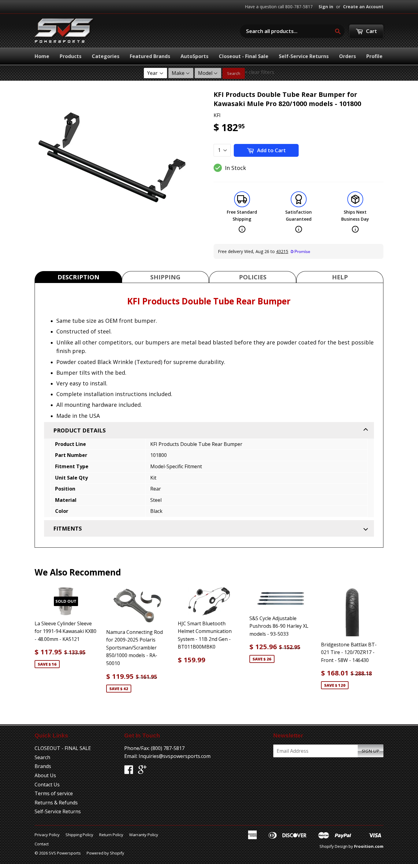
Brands (43, 766)
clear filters (259, 72)
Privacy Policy (47, 834)
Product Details (79, 430)
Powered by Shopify (105, 853)
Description (78, 277)
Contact (42, 844)
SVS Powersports (65, 853)
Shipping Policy (79, 834)
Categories (105, 56)
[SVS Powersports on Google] (142, 771)
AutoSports (194, 56)
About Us (45, 775)
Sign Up (370, 751)
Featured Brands (150, 56)
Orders (347, 56)
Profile (374, 56)
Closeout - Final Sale (243, 56)
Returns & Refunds (56, 802)
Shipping (165, 277)
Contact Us (47, 784)
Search (233, 73)
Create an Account (363, 6)
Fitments (67, 528)
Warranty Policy (143, 834)
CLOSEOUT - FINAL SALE (63, 748)
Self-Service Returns (304, 56)
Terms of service (54, 793)
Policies (253, 277)
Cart (371, 31)
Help (340, 277)
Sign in (326, 6)
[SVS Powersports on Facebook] (128, 771)
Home (42, 56)
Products (70, 56)
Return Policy (111, 834)
